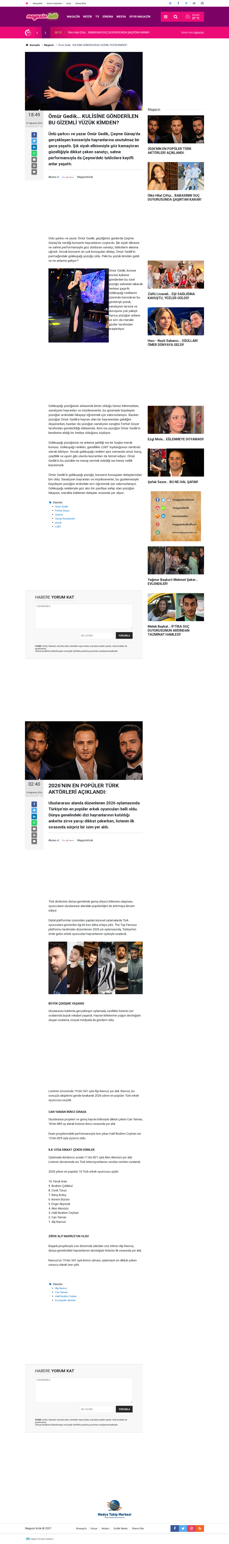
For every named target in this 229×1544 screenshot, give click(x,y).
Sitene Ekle (80, 3)
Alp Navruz (61, 1288)
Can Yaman (61, 1292)
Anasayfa (81, 1528)
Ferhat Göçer (62, 510)
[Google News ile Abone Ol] (170, 3)
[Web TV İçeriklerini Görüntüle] (194, 3)
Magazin (73, 16)
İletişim (105, 1528)
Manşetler (37, 3)
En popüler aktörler (65, 1300)
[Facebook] (34, 135)
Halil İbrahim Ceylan (66, 1296)
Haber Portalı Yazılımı (42, 1539)
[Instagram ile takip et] (191, 1528)
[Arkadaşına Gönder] (34, 159)
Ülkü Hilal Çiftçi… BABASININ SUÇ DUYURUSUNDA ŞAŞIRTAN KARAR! (109, 32)
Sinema (107, 16)
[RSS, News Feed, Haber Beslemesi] (200, 1528)
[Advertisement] (95, 207)
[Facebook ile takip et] (174, 1528)
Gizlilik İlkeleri (120, 1528)
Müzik (87, 16)
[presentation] (37, 33)
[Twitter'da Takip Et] (186, 3)
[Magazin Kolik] (42, 16)
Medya (121, 16)
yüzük (58, 522)
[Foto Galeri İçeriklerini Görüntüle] (202, 3)
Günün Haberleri (54, 3)
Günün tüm (192, 32)
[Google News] (68, 177)
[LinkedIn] (34, 147)
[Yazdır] (34, 165)
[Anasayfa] (27, 3)
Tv (97, 16)
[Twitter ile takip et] (183, 1528)
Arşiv (68, 3)
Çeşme (59, 514)
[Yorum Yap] (34, 172)
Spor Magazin (139, 16)
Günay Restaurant (65, 518)
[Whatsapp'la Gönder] (34, 153)
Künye (94, 1528)
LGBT (58, 526)
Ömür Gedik (61, 506)
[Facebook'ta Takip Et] (178, 3)
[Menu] (166, 17)
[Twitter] (34, 141)
